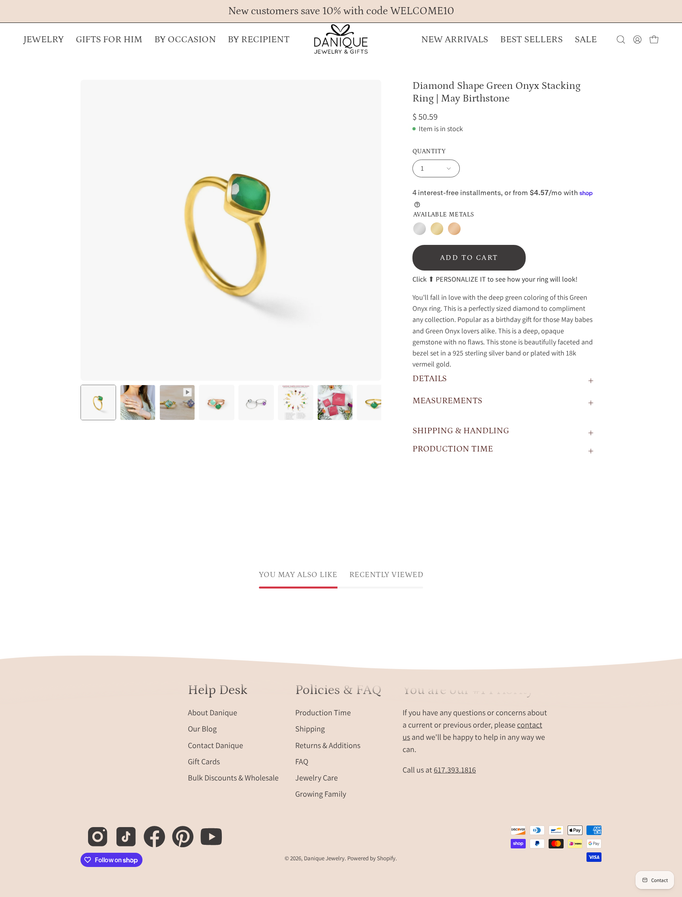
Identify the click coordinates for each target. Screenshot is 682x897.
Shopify (386, 858)
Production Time (323, 712)
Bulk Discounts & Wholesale (233, 777)
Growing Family (320, 794)
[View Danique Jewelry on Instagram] (93, 832)
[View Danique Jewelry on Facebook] (150, 832)
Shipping (310, 729)
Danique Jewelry (324, 858)
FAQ (301, 761)
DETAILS (429, 379)
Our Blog (202, 729)
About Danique (212, 712)
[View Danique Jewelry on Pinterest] (178, 832)
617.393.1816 (455, 769)
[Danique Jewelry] (341, 39)
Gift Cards (204, 761)
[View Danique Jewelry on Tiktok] (121, 832)
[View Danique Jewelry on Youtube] (207, 832)
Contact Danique (215, 745)
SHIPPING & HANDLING (460, 431)
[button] (185, 39)
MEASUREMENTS (447, 401)
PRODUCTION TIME (452, 449)
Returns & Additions (327, 745)
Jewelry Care (316, 777)
